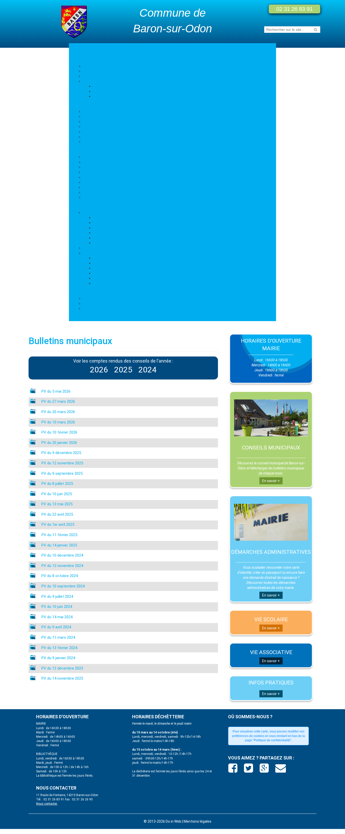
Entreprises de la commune (105, 172)
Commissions (94, 137)
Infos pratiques (95, 157)
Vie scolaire (92, 212)
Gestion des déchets (110, 91)
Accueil (82, 48)
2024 (147, 369)
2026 (99, 369)
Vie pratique (86, 149)
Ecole (97, 218)
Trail (96, 273)
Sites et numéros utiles (102, 162)
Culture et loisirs (96, 253)
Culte (97, 263)
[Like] (233, 770)
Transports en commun (102, 187)
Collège (99, 223)
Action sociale (94, 308)
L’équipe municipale (98, 111)
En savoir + (271, 481)
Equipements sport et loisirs (116, 278)
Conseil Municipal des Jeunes (107, 132)
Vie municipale (88, 104)
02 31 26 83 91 (294, 9)
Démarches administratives (105, 303)
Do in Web (173, 821)
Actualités (91, 66)
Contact (83, 316)
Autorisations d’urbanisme (114, 96)
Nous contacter (47, 803)
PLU (96, 86)
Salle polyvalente (96, 167)
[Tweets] (249, 770)
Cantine (99, 228)
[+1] (265, 770)
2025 (123, 369)
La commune (87, 58)
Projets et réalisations (101, 122)
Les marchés (93, 197)
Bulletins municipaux (99, 116)
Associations (93, 248)
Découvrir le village (98, 71)
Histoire (89, 76)
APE (96, 243)
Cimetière (91, 182)
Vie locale (84, 205)
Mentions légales (197, 821)
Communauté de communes (106, 142)
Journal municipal (97, 127)
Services (84, 291)
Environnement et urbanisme (106, 81)
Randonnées (103, 268)
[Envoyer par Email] (280, 770)
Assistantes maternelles (103, 177)
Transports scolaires (110, 238)
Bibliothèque (103, 258)
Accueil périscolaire (109, 233)
